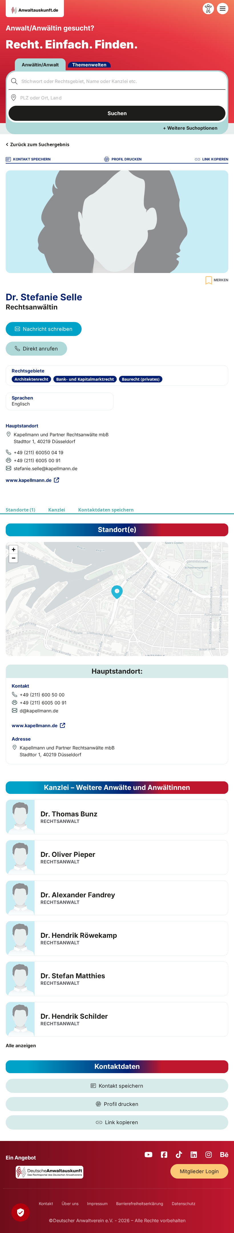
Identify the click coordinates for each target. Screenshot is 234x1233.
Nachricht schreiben (47, 329)
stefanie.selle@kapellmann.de (45, 468)
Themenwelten (89, 65)
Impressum (97, 1203)
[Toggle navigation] (222, 8)
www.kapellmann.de (29, 480)
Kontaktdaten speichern (106, 510)
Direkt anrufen (40, 349)
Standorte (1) (20, 510)
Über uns (70, 1203)
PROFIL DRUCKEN (127, 159)
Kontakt (46, 1203)
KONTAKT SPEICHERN (32, 159)
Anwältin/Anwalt (40, 65)
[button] (117, 592)
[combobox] (117, 81)
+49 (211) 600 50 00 (42, 695)
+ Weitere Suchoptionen (190, 128)
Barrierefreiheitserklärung (139, 1203)
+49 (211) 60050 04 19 (38, 452)
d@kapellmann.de (39, 711)
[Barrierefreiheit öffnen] (208, 8)
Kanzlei (56, 510)
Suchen (117, 113)
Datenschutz (183, 1203)
